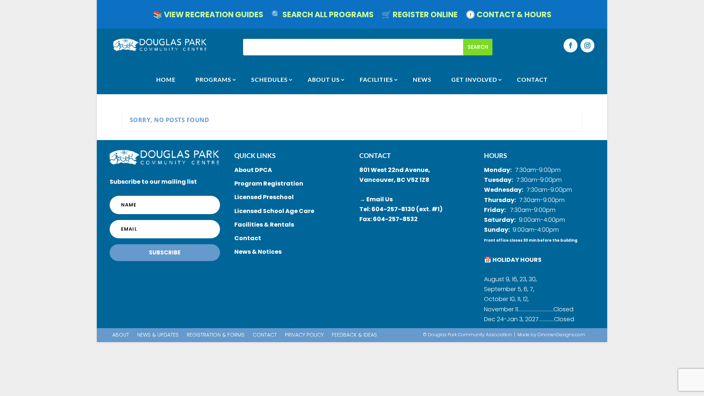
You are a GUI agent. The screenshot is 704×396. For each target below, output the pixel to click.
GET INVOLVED (474, 79)
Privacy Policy (304, 335)
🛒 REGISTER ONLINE (420, 16)
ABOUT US (324, 79)
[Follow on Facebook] (571, 45)
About (120, 335)
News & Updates (158, 335)
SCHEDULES (269, 79)
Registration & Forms (216, 335)
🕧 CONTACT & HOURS (508, 16)
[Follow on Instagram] (587, 45)
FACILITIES (376, 79)
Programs (213, 79)
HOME (166, 79)
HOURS (495, 155)
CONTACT (532, 79)
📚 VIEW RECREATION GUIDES (208, 16)
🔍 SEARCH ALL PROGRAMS (322, 16)
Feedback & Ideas (354, 335)
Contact (265, 335)
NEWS (422, 79)
